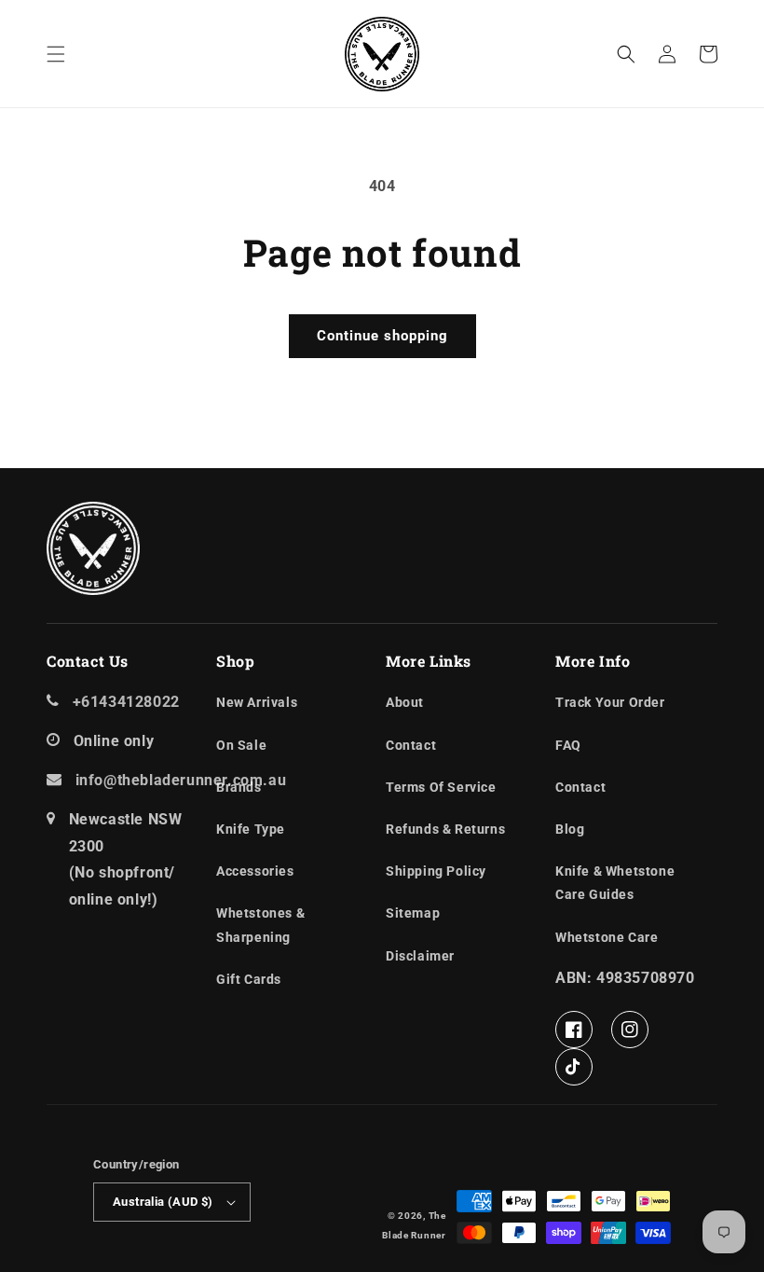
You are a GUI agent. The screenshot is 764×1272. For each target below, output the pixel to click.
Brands (239, 787)
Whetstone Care (606, 937)
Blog (569, 829)
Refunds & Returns (445, 829)
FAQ (568, 745)
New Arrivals (256, 702)
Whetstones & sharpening (260, 925)
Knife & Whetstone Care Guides (615, 883)
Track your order (610, 702)
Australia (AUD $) (163, 1202)
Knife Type (250, 829)
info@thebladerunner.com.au (181, 780)
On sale (241, 745)
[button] (55, 54)
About (405, 702)
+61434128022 (126, 702)
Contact (411, 745)
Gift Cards (248, 979)
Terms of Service (441, 787)
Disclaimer (420, 955)
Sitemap (413, 913)
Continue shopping (382, 335)
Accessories (255, 871)
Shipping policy (436, 871)
